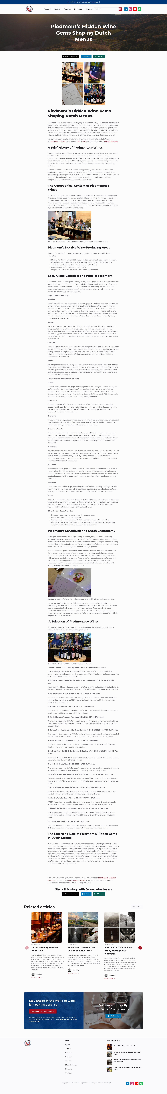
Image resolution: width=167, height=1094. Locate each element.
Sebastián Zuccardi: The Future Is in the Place (127, 1053)
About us (68, 1061)
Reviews (67, 9)
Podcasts (78, 9)
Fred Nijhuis (81, 142)
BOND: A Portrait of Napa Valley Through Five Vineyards (127, 1060)
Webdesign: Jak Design (103, 1083)
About (46, 9)
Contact (88, 9)
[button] (140, 948)
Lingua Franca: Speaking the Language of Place (128, 1068)
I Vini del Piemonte (110, 142)
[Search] (120, 9)
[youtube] (135, 9)
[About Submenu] (49, 9)
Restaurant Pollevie (57, 142)
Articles (57, 9)
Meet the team (71, 1065)
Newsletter (95, 2)
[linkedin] (126, 9)
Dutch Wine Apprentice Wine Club (125, 1046)
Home (67, 1045)
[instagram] (130, 9)
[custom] (139, 9)
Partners (68, 1069)
